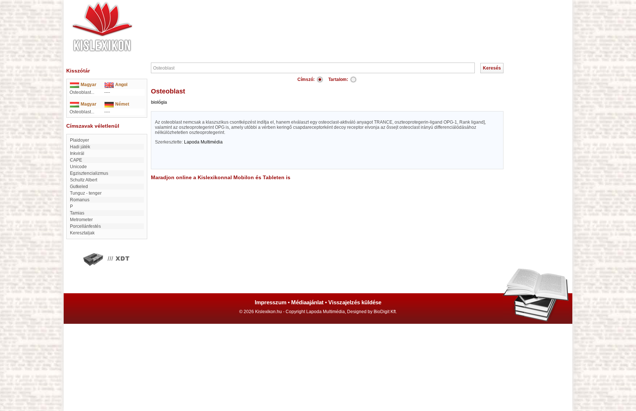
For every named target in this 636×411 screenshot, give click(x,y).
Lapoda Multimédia (203, 142)
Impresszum (270, 302)
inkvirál (77, 153)
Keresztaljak (82, 232)
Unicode (78, 166)
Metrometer (81, 219)
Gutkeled (79, 186)
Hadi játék (80, 146)
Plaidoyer (79, 140)
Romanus (79, 199)
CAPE (76, 160)
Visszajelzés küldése (354, 302)
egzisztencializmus (89, 173)
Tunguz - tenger (86, 193)
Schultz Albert (83, 180)
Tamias (77, 213)
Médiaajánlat (307, 302)
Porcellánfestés (85, 226)
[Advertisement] (340, 22)
